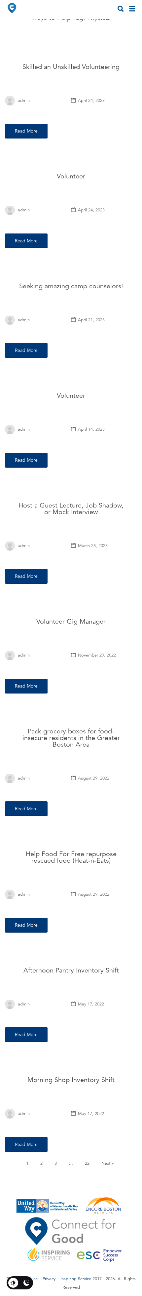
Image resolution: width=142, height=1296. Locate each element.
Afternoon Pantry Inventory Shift (71, 970)
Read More (26, 131)
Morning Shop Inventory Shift (71, 1080)
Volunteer (71, 176)
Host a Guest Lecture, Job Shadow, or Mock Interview (71, 508)
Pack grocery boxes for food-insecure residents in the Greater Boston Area (71, 738)
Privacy (49, 1278)
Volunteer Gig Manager (71, 621)
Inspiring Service (75, 1278)
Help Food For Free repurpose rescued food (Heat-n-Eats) (71, 857)
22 (87, 1163)
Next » (107, 1163)
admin (24, 100)
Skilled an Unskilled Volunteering (71, 67)
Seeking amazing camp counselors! (71, 286)
